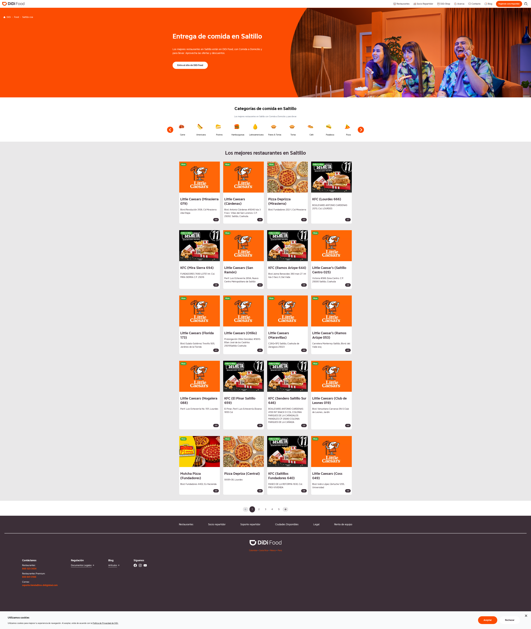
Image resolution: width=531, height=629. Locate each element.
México (273, 550)
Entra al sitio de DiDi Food (190, 65)
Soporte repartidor (250, 524)
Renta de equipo (343, 524)
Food (16, 17)
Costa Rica (263, 550)
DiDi (9, 17)
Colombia (253, 550)
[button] (509, 4)
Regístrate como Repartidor (509, 4)
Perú (280, 550)
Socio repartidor (217, 524)
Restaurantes (186, 524)
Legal (316, 524)
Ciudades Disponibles (287, 524)
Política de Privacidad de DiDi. (105, 623)
